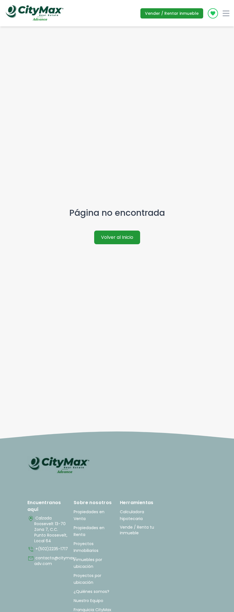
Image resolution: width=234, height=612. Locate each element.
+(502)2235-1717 (47, 549)
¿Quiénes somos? (91, 591)
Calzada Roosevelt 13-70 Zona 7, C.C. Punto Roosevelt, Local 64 (47, 529)
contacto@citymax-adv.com (47, 560)
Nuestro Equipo (88, 600)
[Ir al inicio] (58, 465)
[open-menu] (226, 13)
